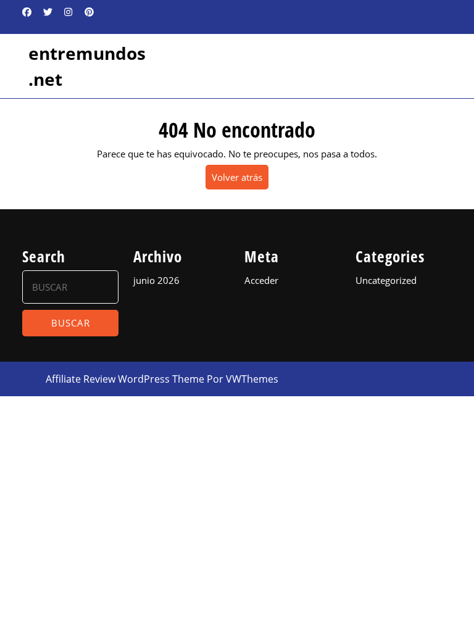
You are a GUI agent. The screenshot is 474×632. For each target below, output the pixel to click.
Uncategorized (386, 280)
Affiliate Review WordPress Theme (125, 379)
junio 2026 (156, 280)
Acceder (261, 280)
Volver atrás (240, 179)
